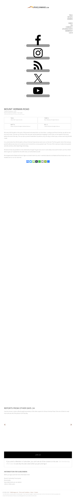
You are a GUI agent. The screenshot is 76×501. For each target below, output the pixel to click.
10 (20, 434)
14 (26, 434)
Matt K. (13, 124)
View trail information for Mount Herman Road (14, 114)
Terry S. (46, 118)
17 (31, 434)
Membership (69, 31)
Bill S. (46, 124)
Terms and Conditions (24, 492)
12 (23, 434)
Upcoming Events (67, 29)
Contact (36, 492)
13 (25, 434)
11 (22, 434)
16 (30, 434)
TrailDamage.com (38, 7)
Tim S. (12, 118)
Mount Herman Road (16, 109)
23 (40, 434)
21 (37, 434)
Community (69, 27)
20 (36, 434)
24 (42, 434)
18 (33, 434)
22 (39, 434)
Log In (71, 32)
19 (34, 434)
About (31, 492)
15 (28, 434)
